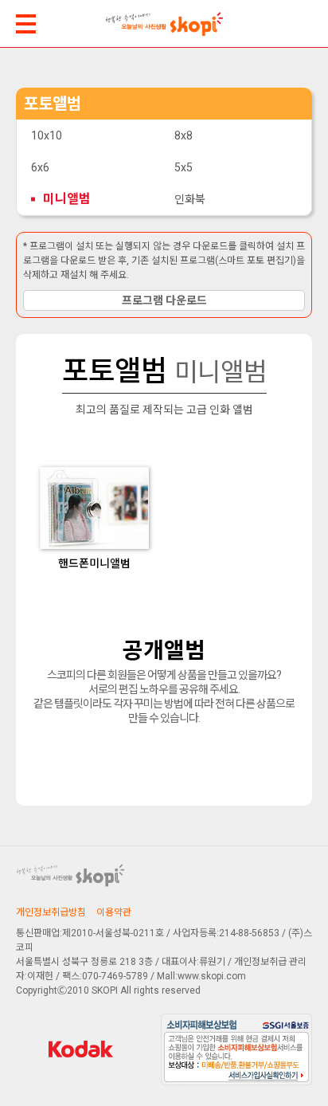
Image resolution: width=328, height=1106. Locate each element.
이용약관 (113, 912)
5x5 (183, 167)
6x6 (40, 167)
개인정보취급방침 (51, 912)
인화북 (189, 199)
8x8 (183, 135)
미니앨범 (67, 198)
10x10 (46, 135)
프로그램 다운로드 (164, 300)
